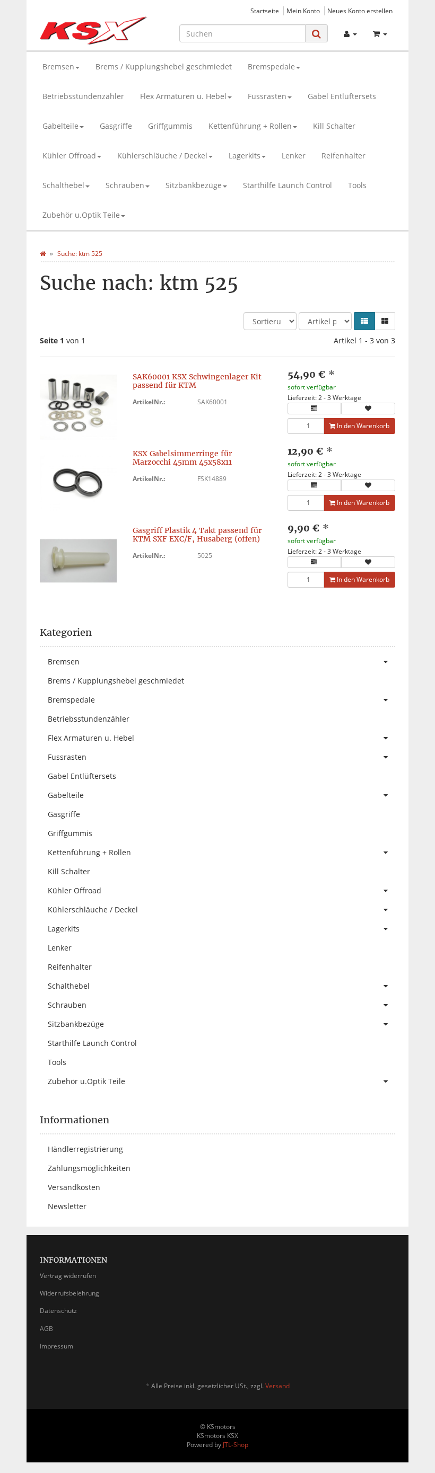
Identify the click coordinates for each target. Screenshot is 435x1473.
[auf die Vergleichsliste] (315, 408)
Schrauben (125, 185)
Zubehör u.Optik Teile (81, 215)
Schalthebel (63, 185)
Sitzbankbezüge (194, 185)
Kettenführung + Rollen (250, 126)
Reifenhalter (343, 155)
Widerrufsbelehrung (69, 1293)
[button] (364, 321)
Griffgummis (170, 126)
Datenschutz (58, 1310)
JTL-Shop (235, 1444)
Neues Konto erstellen (360, 10)
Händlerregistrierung (85, 1149)
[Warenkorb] (380, 33)
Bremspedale (271, 66)
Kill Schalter (334, 126)
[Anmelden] (350, 33)
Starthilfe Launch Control (287, 185)
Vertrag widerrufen (68, 1275)
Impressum (56, 1346)
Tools (357, 185)
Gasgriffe (116, 126)
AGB (46, 1328)
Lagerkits (244, 155)
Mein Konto (303, 10)
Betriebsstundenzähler (83, 96)
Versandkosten (74, 1187)
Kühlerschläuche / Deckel (162, 155)
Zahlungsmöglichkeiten (89, 1168)
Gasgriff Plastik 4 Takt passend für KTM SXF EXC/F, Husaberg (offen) (197, 534)
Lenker (294, 155)
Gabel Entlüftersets (342, 96)
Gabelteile (60, 126)
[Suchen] (316, 34)
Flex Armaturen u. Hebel (183, 96)
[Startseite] (43, 253)
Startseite (264, 10)
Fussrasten (267, 96)
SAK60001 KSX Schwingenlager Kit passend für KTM (197, 380)
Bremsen (58, 66)
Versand (277, 1385)
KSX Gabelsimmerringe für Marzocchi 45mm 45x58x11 (182, 457)
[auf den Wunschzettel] (368, 408)
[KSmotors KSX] (93, 30)
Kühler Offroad (69, 155)
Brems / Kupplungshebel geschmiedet (163, 66)
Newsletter (67, 1206)
